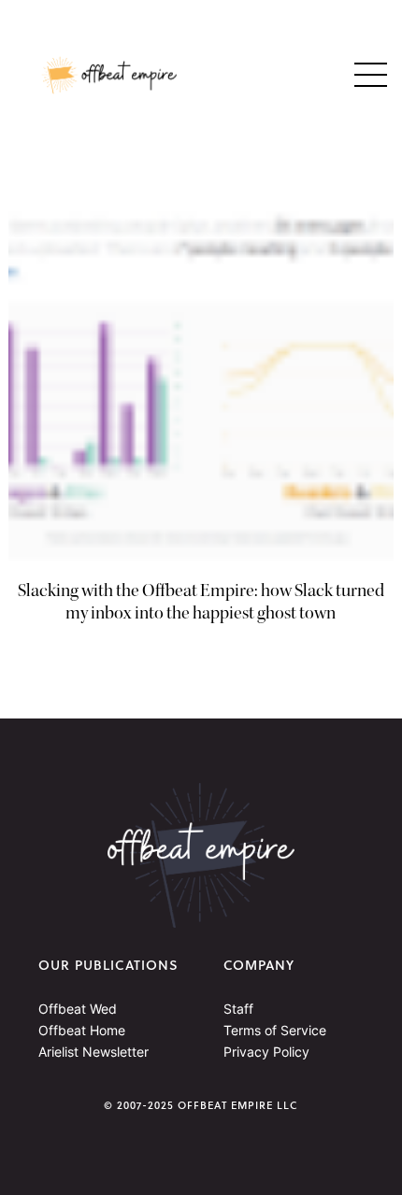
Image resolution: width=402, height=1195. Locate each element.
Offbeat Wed (77, 1008)
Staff (238, 1008)
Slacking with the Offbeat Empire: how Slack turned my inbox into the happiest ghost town (201, 601)
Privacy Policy (266, 1051)
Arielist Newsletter (93, 1051)
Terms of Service (274, 1030)
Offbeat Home (81, 1030)
